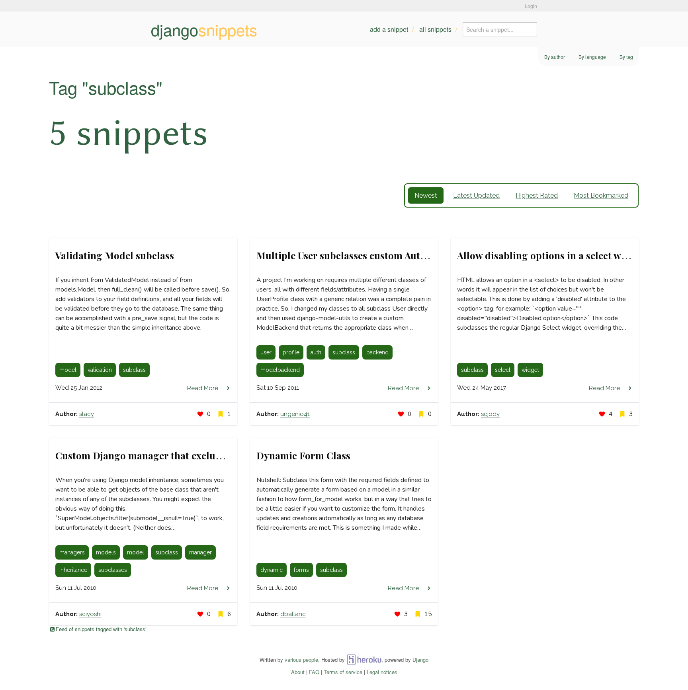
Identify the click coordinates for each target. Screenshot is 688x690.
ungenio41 (295, 414)
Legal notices (382, 672)
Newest (425, 195)
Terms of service (343, 672)
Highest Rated (537, 195)
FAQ (314, 672)
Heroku (364, 659)
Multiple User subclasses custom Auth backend (361, 255)
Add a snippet (389, 29)
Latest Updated (476, 195)
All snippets (435, 29)
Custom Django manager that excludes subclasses (167, 455)
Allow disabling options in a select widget (551, 255)
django (204, 29)
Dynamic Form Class (303, 455)
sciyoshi (90, 614)
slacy (86, 414)
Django (420, 659)
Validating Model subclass (114, 255)
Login (531, 5)
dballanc (293, 614)
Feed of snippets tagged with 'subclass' (101, 629)
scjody (490, 414)
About (298, 672)
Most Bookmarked (601, 195)
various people (301, 659)
